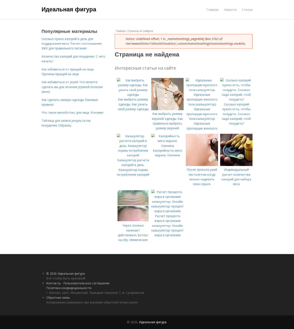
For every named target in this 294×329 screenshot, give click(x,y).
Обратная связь (58, 297)
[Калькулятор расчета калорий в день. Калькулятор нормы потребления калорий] (133, 155)
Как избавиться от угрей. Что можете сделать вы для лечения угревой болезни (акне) (72, 87)
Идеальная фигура (69, 9)
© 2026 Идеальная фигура (65, 273)
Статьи (247, 10)
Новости (230, 10)
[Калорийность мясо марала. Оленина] (167, 146)
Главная (212, 10)
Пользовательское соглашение (86, 283)
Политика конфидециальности (68, 288)
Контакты (53, 283)
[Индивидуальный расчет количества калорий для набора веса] (236, 165)
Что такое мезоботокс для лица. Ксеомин (72, 112)
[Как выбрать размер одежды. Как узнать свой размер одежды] (133, 95)
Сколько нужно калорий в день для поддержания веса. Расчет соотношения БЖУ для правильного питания (72, 43)
